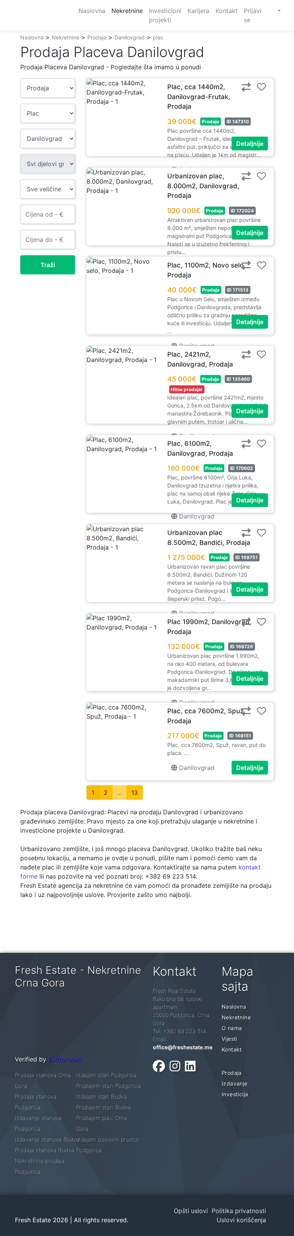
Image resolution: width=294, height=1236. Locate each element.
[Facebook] (159, 1066)
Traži (48, 265)
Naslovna (32, 37)
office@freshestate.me (182, 1047)
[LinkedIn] (190, 1066)
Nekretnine (65, 37)
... (119, 792)
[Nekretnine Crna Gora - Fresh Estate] (42, 15)
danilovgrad (195, 516)
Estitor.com (64, 1059)
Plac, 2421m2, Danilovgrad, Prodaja (200, 359)
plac (158, 37)
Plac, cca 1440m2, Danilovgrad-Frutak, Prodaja (198, 96)
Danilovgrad (129, 37)
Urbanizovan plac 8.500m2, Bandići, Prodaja (208, 537)
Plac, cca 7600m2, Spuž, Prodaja (206, 716)
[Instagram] (175, 1066)
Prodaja (96, 37)
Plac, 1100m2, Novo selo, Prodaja (206, 270)
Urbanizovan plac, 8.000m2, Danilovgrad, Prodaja (203, 185)
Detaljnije (249, 143)
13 (134, 792)
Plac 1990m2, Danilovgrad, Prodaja (209, 627)
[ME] (272, 10)
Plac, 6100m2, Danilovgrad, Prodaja (200, 448)
